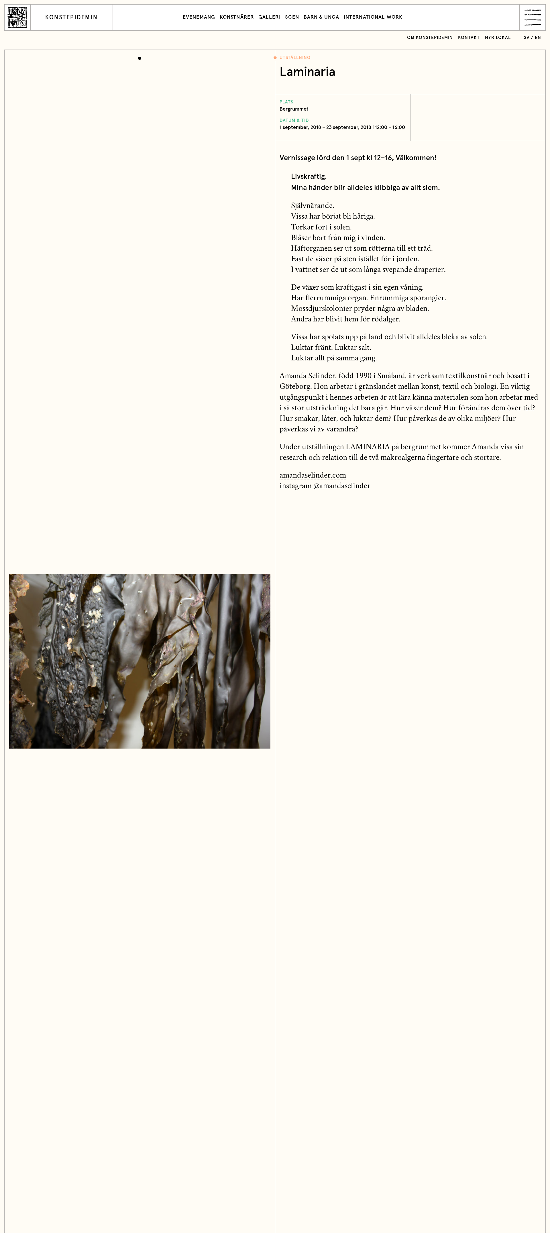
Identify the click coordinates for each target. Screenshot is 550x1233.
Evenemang (199, 17)
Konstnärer (237, 17)
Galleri (269, 17)
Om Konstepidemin (430, 38)
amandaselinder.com (313, 476)
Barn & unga (321, 17)
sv (527, 38)
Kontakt (469, 38)
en (538, 38)
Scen (292, 17)
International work (373, 17)
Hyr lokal (498, 38)
